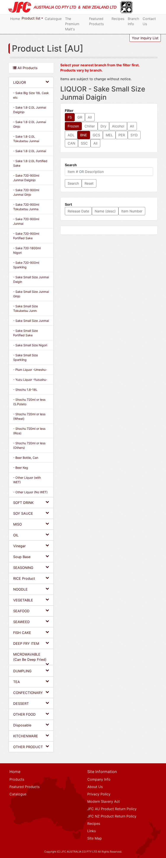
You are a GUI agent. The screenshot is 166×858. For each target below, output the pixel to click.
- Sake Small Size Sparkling (25, 357)
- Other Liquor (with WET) (27, 480)
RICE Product (24, 578)
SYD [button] (134, 135)
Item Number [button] (131, 211)
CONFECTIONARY (28, 692)
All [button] (90, 117)
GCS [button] (96, 135)
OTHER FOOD (24, 714)
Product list (31, 18)
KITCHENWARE (25, 736)
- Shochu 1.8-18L (25, 389)
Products (17, 779)
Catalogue (53, 18)
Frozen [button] (73, 126)
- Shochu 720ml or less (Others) (29, 445)
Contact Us (149, 21)
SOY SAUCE (23, 513)
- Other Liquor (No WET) (30, 492)
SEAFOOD (21, 611)
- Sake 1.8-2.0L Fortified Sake (30, 163)
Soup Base (21, 557)
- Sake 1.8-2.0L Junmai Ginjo (29, 124)
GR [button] (79, 117)
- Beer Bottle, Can (25, 457)
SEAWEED (21, 622)
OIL (16, 535)
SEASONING (23, 567)
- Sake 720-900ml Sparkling (26, 265)
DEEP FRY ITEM (26, 643)
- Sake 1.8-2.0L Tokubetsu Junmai (26, 139)
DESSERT (21, 703)
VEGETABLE (23, 600)
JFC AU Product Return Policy (112, 809)
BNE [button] (83, 135)
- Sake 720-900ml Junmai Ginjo (26, 192)
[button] (73, 183)
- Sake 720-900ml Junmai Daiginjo (26, 178)
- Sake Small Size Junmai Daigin (31, 279)
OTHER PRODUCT (28, 747)
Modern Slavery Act (103, 801)
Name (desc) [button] (105, 211)
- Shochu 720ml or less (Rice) (29, 431)
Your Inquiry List (145, 38)
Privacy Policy (98, 794)
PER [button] (121, 135)
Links (91, 831)
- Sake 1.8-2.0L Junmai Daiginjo (29, 110)
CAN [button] (71, 143)
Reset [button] (89, 183)
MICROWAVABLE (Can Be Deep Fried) (29, 657)
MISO (17, 524)
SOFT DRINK (23, 502)
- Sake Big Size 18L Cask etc (31, 95)
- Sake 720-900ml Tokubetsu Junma (26, 207)
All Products (26, 68)
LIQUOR (19, 82)
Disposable (22, 725)
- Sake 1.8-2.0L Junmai (29, 151)
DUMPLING (22, 671)
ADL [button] (71, 135)
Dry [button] (103, 126)
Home (15, 18)
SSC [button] (84, 143)
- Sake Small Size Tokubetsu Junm (25, 308)
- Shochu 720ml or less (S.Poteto (29, 402)
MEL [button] (109, 135)
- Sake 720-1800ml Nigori (27, 250)
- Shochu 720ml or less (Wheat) (29, 416)
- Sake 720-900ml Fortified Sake (26, 236)
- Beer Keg (20, 467)
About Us (95, 787)
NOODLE (20, 589)
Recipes (118, 18)
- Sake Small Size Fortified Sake (25, 333)
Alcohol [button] (118, 126)
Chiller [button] (90, 126)
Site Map (94, 838)
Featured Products (96, 21)
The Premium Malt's (72, 23)
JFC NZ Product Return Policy (111, 816)
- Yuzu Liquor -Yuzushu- (30, 379)
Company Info (98, 779)
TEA (16, 682)
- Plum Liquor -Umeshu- (30, 369)
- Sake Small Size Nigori (30, 345)
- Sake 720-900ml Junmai (26, 221)
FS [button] (70, 117)
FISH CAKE (22, 632)
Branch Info (133, 21)
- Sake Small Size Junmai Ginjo (31, 294)
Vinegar (19, 546)
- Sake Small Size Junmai (31, 320)
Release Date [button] (78, 211)
